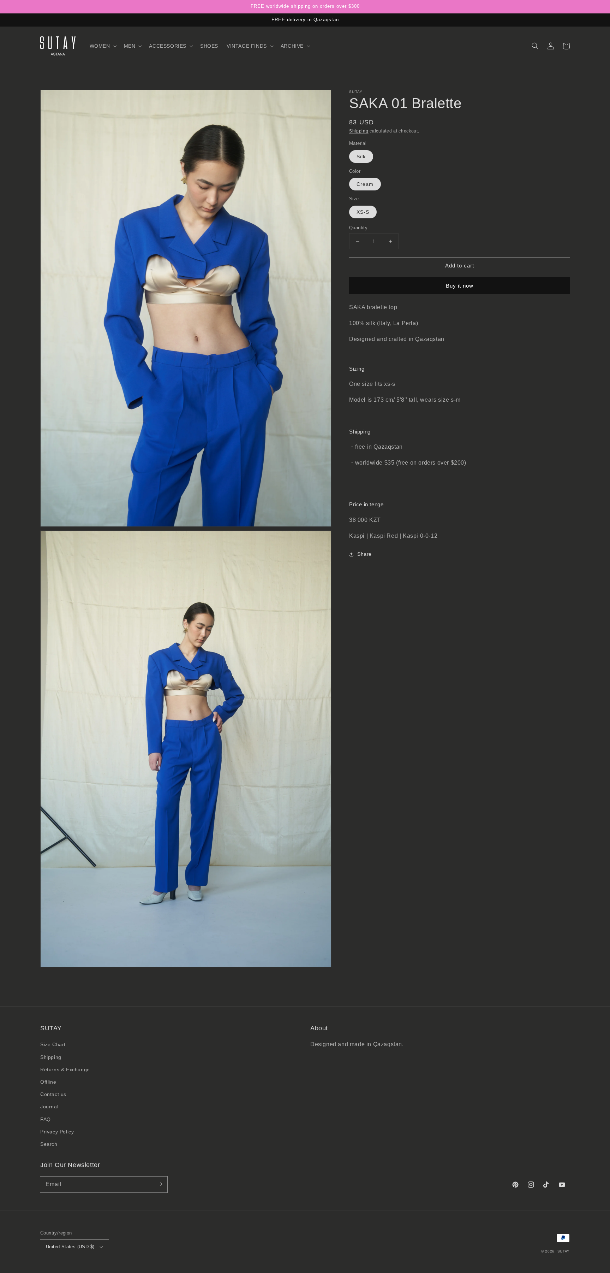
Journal (49, 1106)
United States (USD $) (70, 1246)
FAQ (45, 1119)
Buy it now (459, 286)
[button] (102, 46)
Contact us (53, 1094)
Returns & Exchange (65, 1069)
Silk (361, 156)
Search (49, 1144)
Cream (365, 184)
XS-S (363, 212)
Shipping (359, 131)
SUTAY (563, 1251)
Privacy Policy (57, 1131)
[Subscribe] (159, 1184)
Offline (48, 1082)
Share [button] (364, 554)
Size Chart (53, 1044)
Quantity (358, 227)
